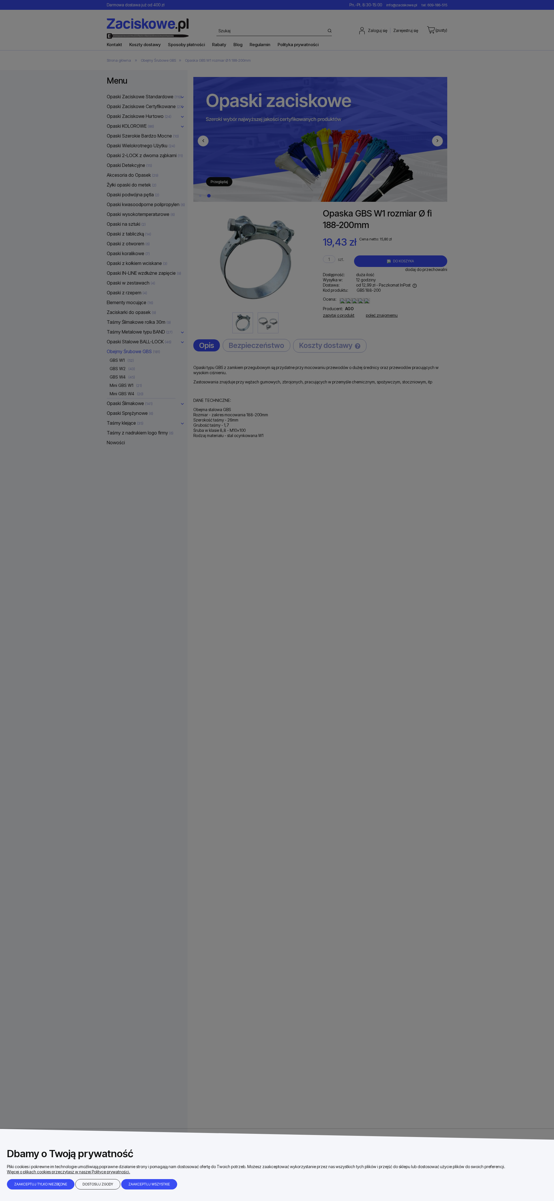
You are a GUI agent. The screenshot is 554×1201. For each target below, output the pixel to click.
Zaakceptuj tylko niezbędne (40, 1184)
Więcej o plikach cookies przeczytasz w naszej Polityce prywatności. (68, 1171)
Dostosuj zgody (98, 1184)
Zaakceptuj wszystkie (149, 1184)
